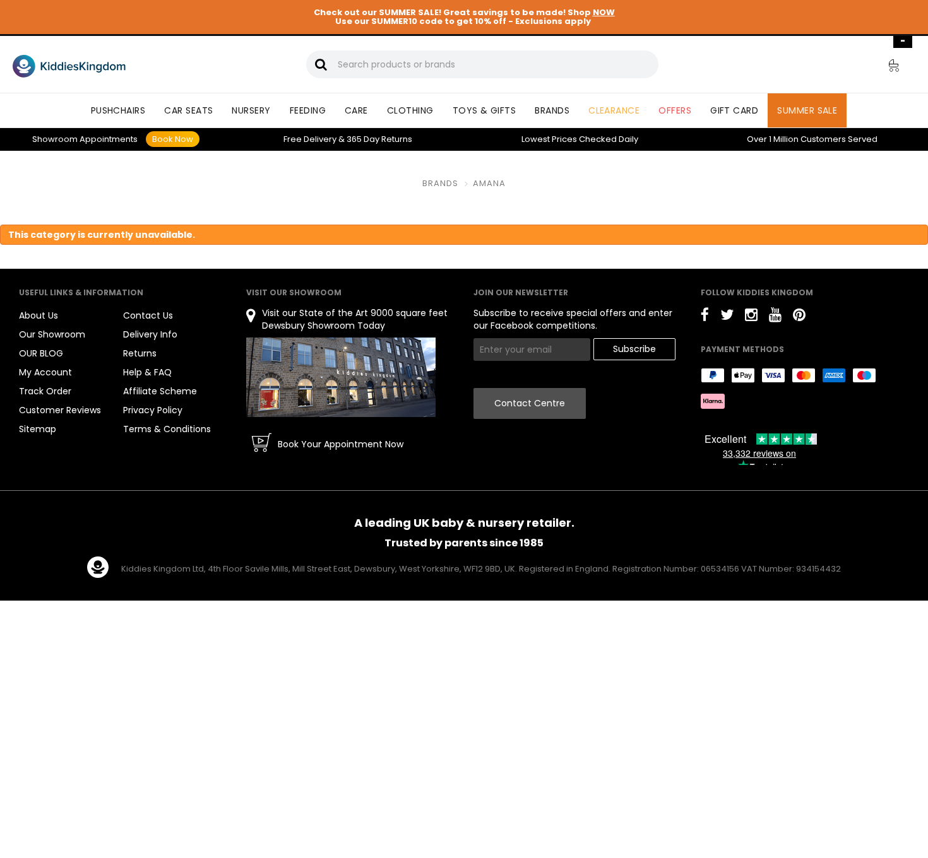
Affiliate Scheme (160, 391)
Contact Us (148, 315)
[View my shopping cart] (885, 67)
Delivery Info (150, 334)
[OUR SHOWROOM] (341, 377)
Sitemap (37, 429)
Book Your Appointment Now (340, 444)
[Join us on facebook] (705, 317)
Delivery (309, 139)
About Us (38, 315)
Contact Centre (529, 403)
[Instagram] (751, 317)
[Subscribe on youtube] (775, 317)
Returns (379, 139)
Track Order (45, 391)
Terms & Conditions (167, 429)
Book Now (172, 139)
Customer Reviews (60, 410)
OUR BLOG (41, 353)
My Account (45, 372)
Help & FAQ (147, 372)
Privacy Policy (152, 410)
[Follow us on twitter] (727, 317)
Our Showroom (52, 334)
